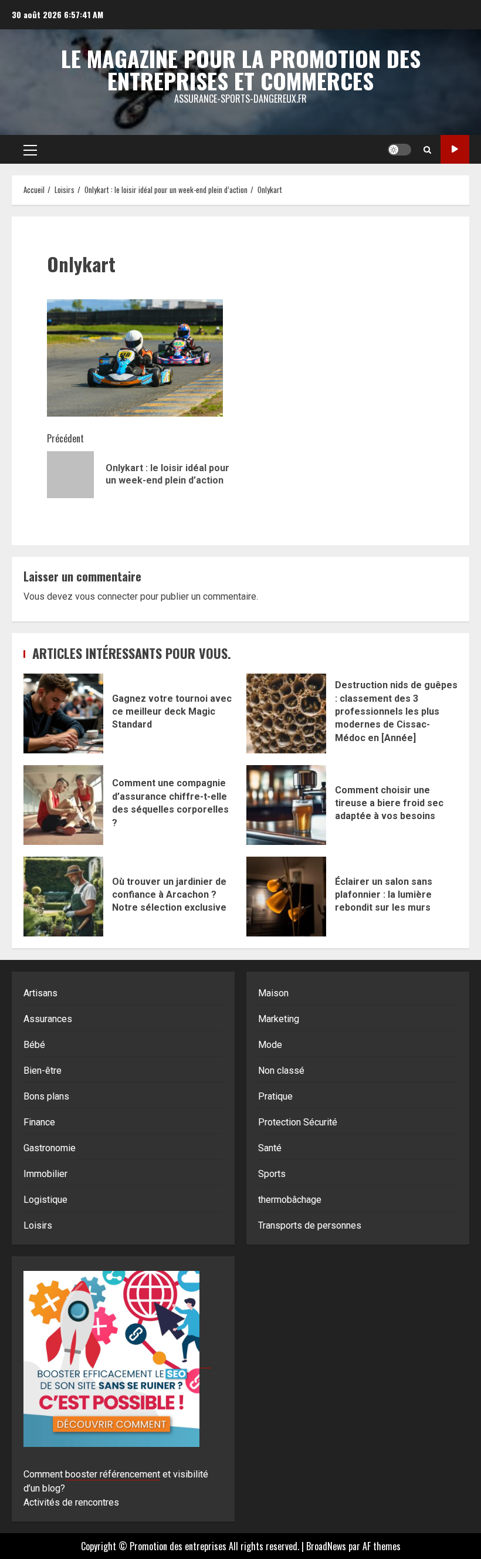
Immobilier (45, 1173)
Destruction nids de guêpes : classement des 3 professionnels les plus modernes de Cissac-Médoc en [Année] (286, 713)
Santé (270, 1148)
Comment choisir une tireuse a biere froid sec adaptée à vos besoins (286, 805)
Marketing (278, 1018)
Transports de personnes (309, 1225)
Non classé (281, 1070)
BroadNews (326, 1546)
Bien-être (42, 1070)
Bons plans (46, 1096)
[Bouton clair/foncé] (399, 149)
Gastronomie (49, 1148)
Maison (273, 993)
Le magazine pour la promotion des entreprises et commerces (241, 69)
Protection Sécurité (297, 1122)
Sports (272, 1173)
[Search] (427, 149)
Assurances (47, 1018)
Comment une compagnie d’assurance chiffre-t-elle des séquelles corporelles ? (63, 805)
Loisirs (37, 1225)
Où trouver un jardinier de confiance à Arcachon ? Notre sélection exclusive (63, 896)
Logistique (45, 1199)
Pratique (275, 1096)
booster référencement (112, 1474)
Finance (39, 1122)
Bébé (34, 1044)
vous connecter (106, 596)
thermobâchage (289, 1199)
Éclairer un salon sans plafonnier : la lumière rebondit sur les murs (286, 896)
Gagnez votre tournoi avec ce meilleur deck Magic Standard (63, 713)
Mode (270, 1044)
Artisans (40, 993)
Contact (455, 149)
